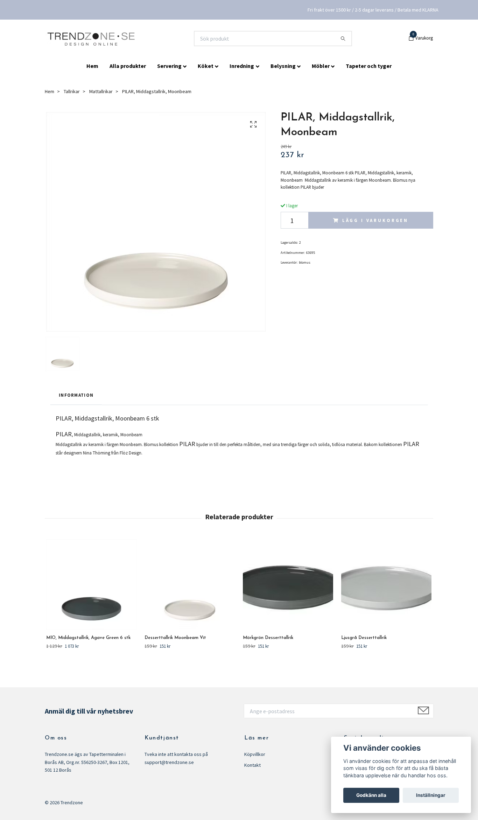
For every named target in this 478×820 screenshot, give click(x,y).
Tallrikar (72, 91)
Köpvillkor (254, 754)
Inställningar (430, 795)
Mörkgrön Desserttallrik (268, 637)
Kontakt (252, 765)
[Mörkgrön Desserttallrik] (288, 584)
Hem (92, 65)
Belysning (283, 65)
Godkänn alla (371, 795)
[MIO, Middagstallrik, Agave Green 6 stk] (91, 584)
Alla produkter (128, 65)
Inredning (242, 65)
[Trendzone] (92, 38)
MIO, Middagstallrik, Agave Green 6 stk (88, 637)
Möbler (321, 65)
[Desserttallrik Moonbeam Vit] (190, 584)
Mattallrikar (101, 91)
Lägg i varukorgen (375, 220)
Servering (169, 65)
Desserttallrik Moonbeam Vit (175, 637)
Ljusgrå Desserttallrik (364, 637)
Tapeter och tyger (369, 65)
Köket (205, 65)
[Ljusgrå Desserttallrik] (386, 584)
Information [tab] (76, 395)
